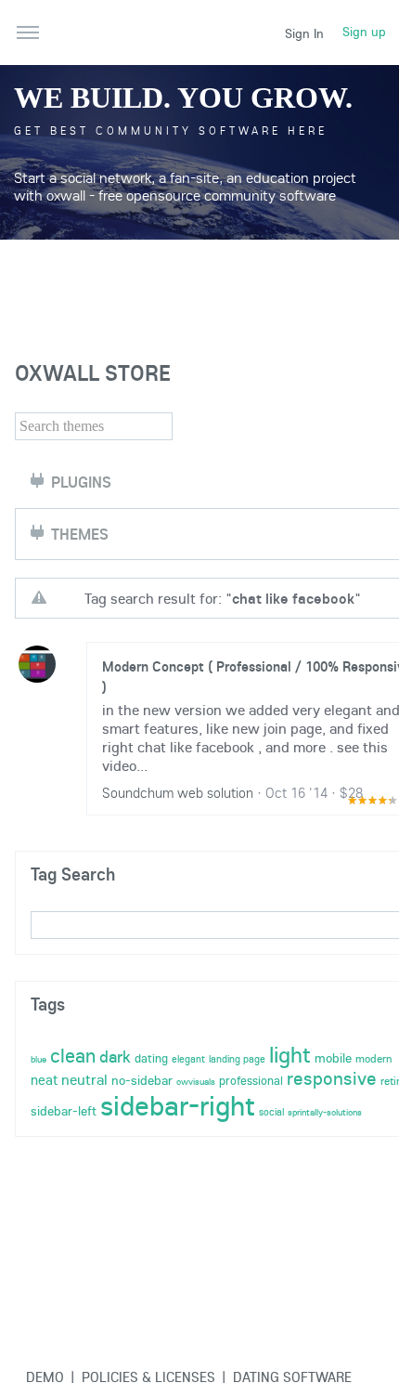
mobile (333, 1058)
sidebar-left (64, 1110)
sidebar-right (177, 1105)
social (271, 1111)
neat (44, 1080)
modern (374, 1058)
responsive (332, 1077)
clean (73, 1055)
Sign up (364, 31)
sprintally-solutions (325, 1112)
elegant (188, 1058)
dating (151, 1057)
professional (251, 1080)
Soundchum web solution (177, 792)
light (290, 1054)
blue (38, 1059)
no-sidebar (142, 1080)
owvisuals (195, 1082)
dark (115, 1056)
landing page (237, 1058)
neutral (84, 1079)
